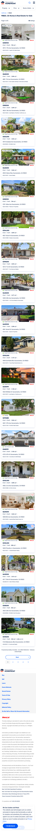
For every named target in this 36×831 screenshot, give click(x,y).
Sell (3, 679)
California (3, 13)
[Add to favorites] (32, 25)
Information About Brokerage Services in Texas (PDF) (15, 794)
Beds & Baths (27, 8)
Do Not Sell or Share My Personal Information (15, 711)
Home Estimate (6, 687)
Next (17, 657)
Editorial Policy (6, 707)
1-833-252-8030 (15, 801)
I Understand (10, 826)
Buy (3, 675)
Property (4, 8)
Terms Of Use (6, 695)
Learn (4, 683)
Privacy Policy (6, 699)
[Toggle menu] (34, 3)
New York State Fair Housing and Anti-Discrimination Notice (17, 791)
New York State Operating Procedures (12, 789)
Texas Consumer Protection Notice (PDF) (12, 796)
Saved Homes (6, 691)
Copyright (5, 703)
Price (15, 8)
